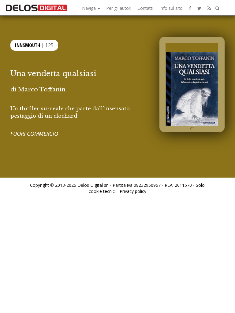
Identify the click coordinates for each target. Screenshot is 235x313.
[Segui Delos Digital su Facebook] (190, 7)
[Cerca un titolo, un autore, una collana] (217, 8)
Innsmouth (27, 45)
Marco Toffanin (41, 89)
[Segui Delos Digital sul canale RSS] (209, 7)
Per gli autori (118, 8)
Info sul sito (171, 8)
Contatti (145, 8)
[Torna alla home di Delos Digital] (36, 7)
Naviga (89, 8)
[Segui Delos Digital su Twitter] (199, 7)
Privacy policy (133, 191)
